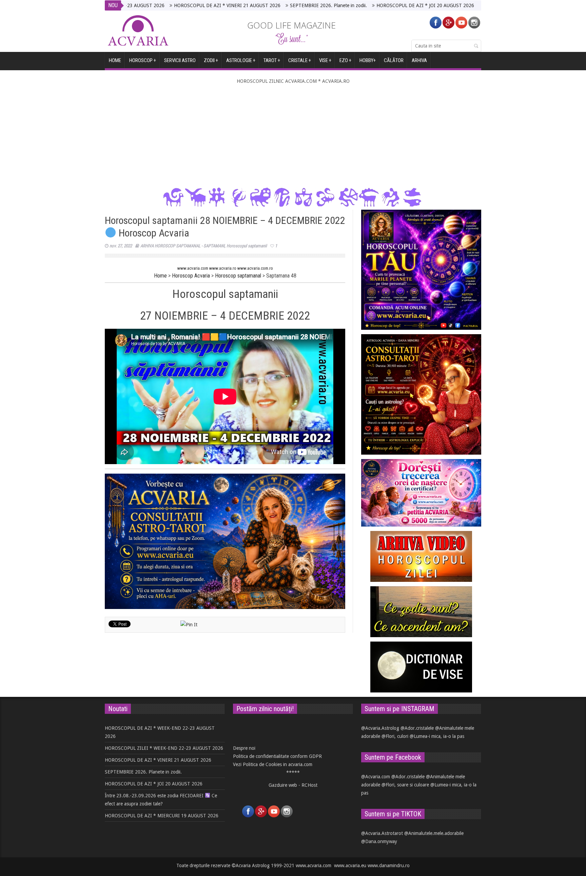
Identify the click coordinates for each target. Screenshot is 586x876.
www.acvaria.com (192, 268)
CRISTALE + (299, 60)
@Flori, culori (395, 736)
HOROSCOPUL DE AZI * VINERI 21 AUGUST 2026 (186, 5)
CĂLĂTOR (394, 60)
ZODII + (211, 60)
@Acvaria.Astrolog (380, 728)
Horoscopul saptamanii (247, 245)
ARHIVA (419, 60)
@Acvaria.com (375, 776)
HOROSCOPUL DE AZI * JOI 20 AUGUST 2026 (384, 5)
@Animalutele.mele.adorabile (434, 833)
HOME (115, 60)
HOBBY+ (367, 60)
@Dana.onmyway (379, 841)
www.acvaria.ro (222, 268)
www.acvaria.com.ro (255, 268)
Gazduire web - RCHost (293, 785)
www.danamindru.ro (389, 865)
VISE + (325, 60)
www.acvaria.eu (350, 865)
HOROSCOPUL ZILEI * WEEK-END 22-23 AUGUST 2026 (164, 748)
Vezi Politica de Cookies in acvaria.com (272, 764)
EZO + (345, 60)
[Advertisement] (293, 136)
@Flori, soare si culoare (405, 784)
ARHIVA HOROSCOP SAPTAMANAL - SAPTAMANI (182, 245)
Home (160, 275)
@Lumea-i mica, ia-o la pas (437, 736)
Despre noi (244, 748)
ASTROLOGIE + (240, 60)
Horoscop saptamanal (238, 275)
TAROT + (271, 60)
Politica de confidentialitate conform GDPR (277, 756)
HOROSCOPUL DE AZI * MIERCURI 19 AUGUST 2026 (161, 815)
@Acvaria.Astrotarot (382, 833)
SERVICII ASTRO (180, 60)
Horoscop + (142, 60)
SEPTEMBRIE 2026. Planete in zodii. (287, 5)
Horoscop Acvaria (191, 275)
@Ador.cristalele (417, 728)
